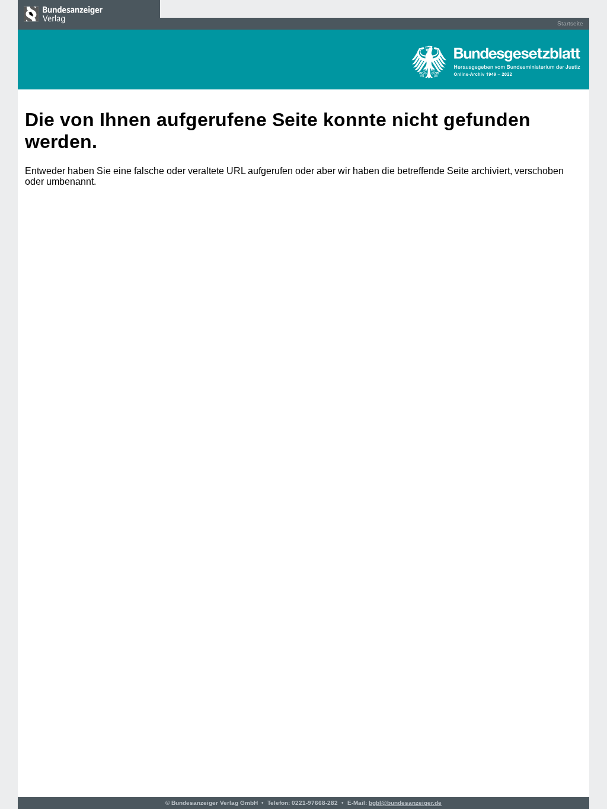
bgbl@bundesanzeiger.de (405, 803)
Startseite (570, 23)
